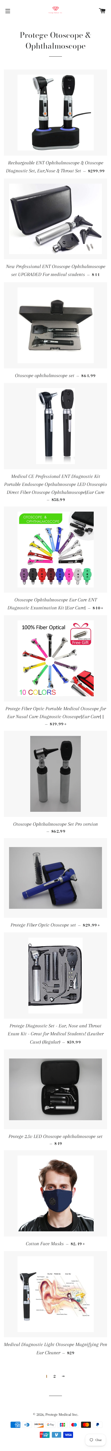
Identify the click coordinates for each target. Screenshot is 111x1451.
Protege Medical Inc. (61, 1414)
